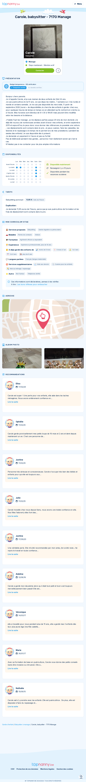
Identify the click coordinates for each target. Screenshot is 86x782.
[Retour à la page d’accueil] (11, 3)
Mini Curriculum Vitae (17, 222)
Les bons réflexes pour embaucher (32, 284)
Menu (79, 4)
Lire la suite (13, 402)
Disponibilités (13, 154)
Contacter (40, 70)
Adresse (10, 296)
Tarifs (9, 192)
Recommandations (15, 374)
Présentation (13, 79)
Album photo (12, 345)
